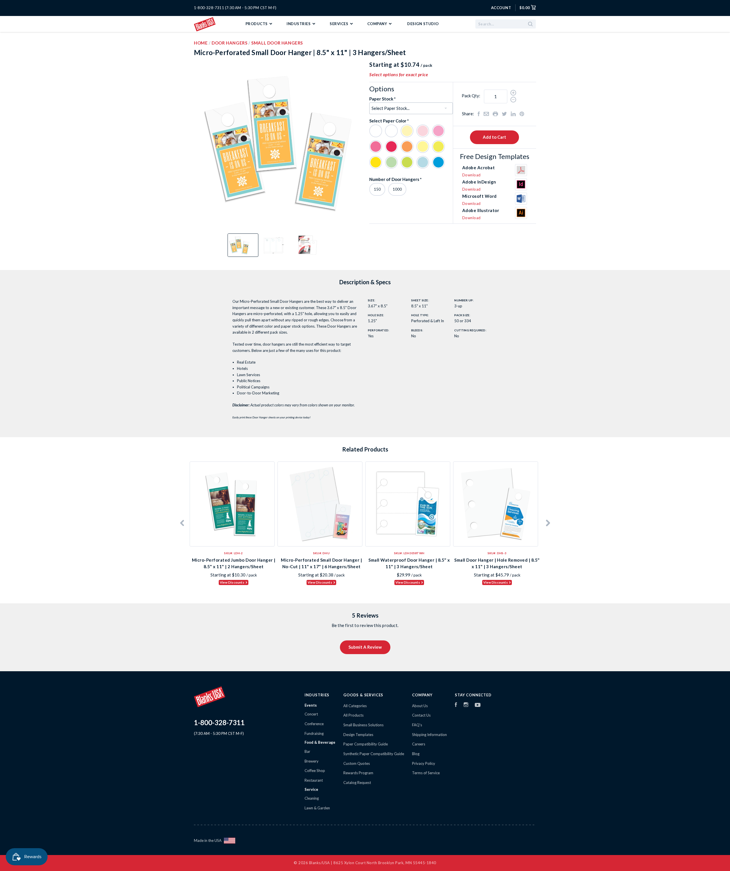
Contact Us (421, 715)
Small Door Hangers (277, 42)
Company (377, 23)
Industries (299, 23)
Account (501, 7)
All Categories (355, 705)
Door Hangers (229, 42)
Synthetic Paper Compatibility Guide (373, 753)
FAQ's (417, 725)
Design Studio (423, 23)
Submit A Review (365, 647)
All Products (353, 715)
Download (471, 175)
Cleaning (312, 798)
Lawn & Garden (317, 808)
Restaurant (314, 780)
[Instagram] (466, 705)
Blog (415, 753)
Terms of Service (426, 773)
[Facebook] (456, 705)
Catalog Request (357, 782)
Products (257, 23)
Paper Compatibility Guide (365, 744)
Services (339, 23)
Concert (311, 714)
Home (201, 42)
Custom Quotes (356, 763)
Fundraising (314, 733)
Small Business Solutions (363, 725)
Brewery (312, 761)
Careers (418, 744)
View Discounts (232, 582)
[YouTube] (477, 705)
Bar (307, 751)
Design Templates (358, 734)
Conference (314, 723)
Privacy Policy (423, 763)
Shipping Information (429, 734)
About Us (420, 705)
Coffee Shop (315, 770)
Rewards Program (358, 773)
